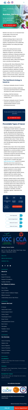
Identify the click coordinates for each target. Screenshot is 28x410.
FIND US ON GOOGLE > (7, 258)
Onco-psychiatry (5, 352)
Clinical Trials (4, 288)
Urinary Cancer (5, 314)
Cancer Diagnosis (5, 345)
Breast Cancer (4, 319)
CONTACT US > (5, 261)
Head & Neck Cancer (6, 309)
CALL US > (4, 255)
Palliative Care (4, 343)
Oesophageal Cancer (6, 316)
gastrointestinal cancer (9, 161)
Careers (4, 366)
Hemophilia (4, 326)
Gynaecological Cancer (7, 312)
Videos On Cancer (13, 226)
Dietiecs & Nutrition (5, 350)
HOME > (5, 8)
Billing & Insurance (5, 295)
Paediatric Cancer (5, 328)
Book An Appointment (13, 219)
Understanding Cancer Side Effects (9, 297)
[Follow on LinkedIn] (2, 266)
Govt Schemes (5, 290)
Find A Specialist (13, 215)
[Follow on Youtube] (10, 266)
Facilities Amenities (5, 281)
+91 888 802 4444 (10, 25)
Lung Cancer (4, 331)
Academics (5, 358)
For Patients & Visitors (8, 284)
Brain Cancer (4, 324)
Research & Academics (6, 279)
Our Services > (10, 8)
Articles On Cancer (14, 222)
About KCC (4, 274)
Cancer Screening (5, 340)
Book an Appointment (17, 206)
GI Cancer (3, 307)
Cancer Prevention (5, 348)
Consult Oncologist (6, 207)
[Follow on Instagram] (8, 266)
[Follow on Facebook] (5, 266)
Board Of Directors (5, 277)
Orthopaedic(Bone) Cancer (7, 321)
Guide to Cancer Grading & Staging (9, 292)
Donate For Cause (7, 374)
